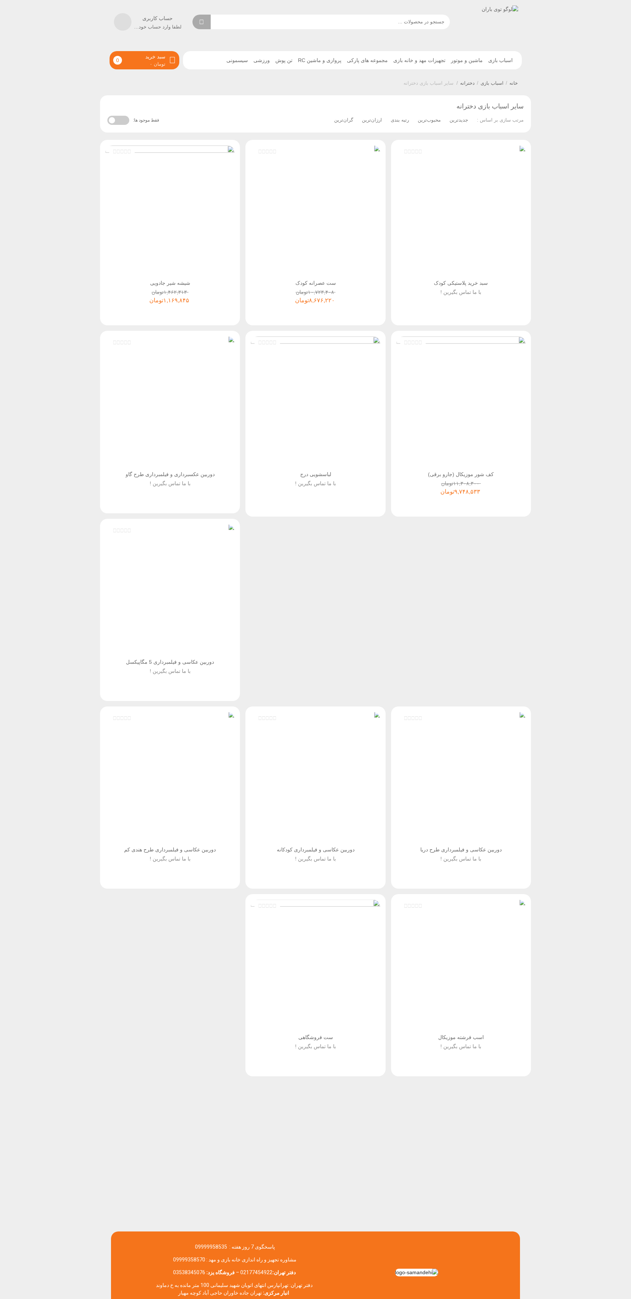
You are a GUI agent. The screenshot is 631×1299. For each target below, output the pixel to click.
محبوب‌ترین (429, 120)
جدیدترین (459, 120)
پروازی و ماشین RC (319, 60)
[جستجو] (201, 22)
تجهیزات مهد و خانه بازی (419, 60)
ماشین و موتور (467, 60)
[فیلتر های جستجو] (221, 22)
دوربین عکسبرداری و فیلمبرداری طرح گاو (170, 474)
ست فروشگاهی (315, 1037)
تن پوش (283, 60)
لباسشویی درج (315, 474)
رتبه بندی (400, 120)
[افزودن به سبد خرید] (461, 312)
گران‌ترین (343, 120)
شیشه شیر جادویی (170, 283)
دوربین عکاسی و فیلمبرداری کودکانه (316, 849)
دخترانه (467, 83)
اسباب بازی (500, 60)
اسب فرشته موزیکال (461, 1037)
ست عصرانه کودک (315, 283)
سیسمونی (237, 60)
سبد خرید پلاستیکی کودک (461, 283)
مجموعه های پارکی (367, 60)
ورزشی (261, 60)
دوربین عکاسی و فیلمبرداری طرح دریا (461, 849)
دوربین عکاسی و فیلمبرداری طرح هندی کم (170, 849)
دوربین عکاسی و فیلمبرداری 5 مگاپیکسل (170, 662)
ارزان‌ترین (372, 120)
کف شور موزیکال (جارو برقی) (461, 474)
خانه (513, 83)
